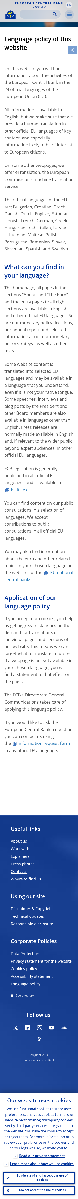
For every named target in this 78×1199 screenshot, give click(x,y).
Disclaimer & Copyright (32, 909)
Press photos (23, 864)
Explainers (20, 857)
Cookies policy (24, 969)
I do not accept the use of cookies (42, 1190)
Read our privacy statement (42, 1156)
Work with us (23, 849)
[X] (15, 1028)
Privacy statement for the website (41, 962)
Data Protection (25, 954)
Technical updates (27, 917)
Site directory (25, 995)
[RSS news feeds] (39, 1039)
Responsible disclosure (32, 924)
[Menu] (69, 14)
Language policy (25, 984)
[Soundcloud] (64, 1028)
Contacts (19, 872)
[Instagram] (39, 1028)
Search (54, 14)
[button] (69, 5)
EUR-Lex (19, 490)
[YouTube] (52, 1028)
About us (19, 842)
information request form (44, 744)
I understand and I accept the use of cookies (42, 1177)
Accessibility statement (32, 977)
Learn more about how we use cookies (42, 1164)
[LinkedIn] (27, 1028)
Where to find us (26, 879)
